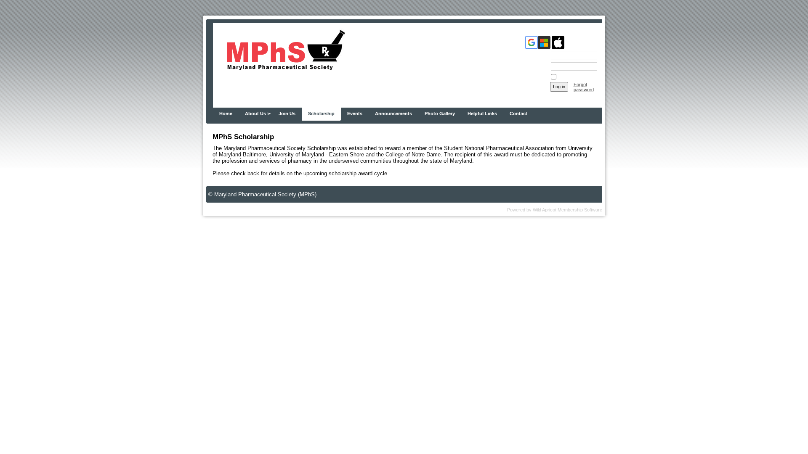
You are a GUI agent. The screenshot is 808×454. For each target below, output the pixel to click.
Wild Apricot (544, 209)
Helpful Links (482, 113)
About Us (255, 113)
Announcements (393, 113)
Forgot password (584, 87)
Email (541, 55)
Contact (518, 113)
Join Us (287, 113)
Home (225, 113)
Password (536, 66)
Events (354, 113)
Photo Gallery (440, 113)
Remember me (573, 76)
